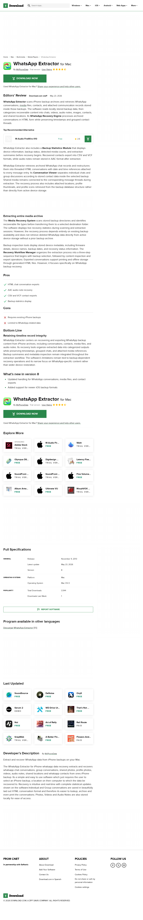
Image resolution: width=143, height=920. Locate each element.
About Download (46, 865)
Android (107, 6)
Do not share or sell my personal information (85, 880)
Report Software (50, 609)
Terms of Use (80, 869)
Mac (87, 6)
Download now (27, 78)
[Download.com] (13, 5)
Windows (76, 6)
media (23, 105)
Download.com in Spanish (50, 879)
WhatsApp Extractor (42, 64)
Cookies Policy (81, 874)
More (133, 5)
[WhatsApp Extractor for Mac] (7, 66)
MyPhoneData (51, 753)
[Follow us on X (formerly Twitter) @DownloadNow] (118, 865)
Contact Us (44, 874)
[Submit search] (29, 5)
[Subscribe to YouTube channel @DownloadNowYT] (124, 865)
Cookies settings (82, 887)
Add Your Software (47, 869)
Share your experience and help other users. (59, 86)
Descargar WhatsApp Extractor (18, 627)
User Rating (47, 69)
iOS (96, 6)
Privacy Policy (81, 865)
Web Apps (121, 6)
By (20, 69)
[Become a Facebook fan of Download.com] (113, 865)
